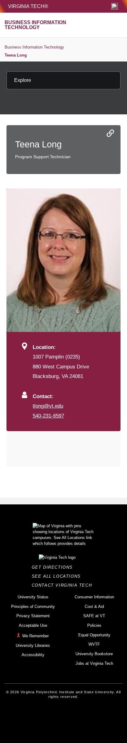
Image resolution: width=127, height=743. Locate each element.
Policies (94, 625)
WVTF (94, 644)
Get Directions (54, 567)
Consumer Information (94, 597)
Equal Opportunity (94, 635)
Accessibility (33, 654)
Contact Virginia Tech (64, 585)
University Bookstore (94, 654)
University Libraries (33, 645)
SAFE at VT (94, 616)
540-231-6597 (48, 416)
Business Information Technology (34, 47)
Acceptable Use (33, 625)
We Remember (35, 636)
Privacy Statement (33, 616)
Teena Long (16, 55)
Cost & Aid (94, 606)
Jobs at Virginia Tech (94, 663)
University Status (33, 597)
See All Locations (58, 576)
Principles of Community (33, 606)
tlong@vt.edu (48, 406)
